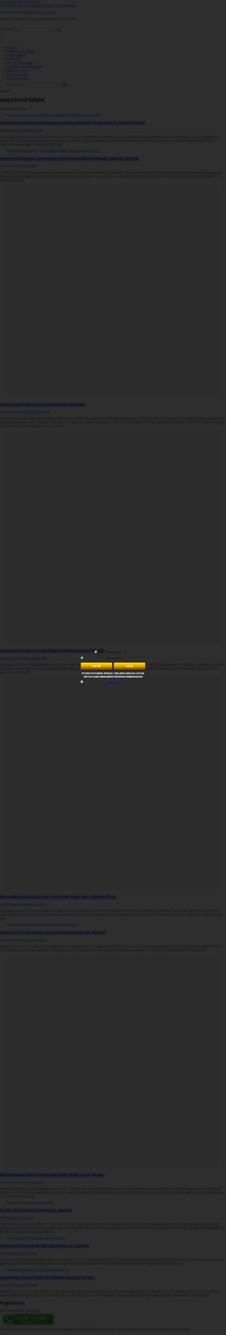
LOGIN (129, 666)
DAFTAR (96, 666)
